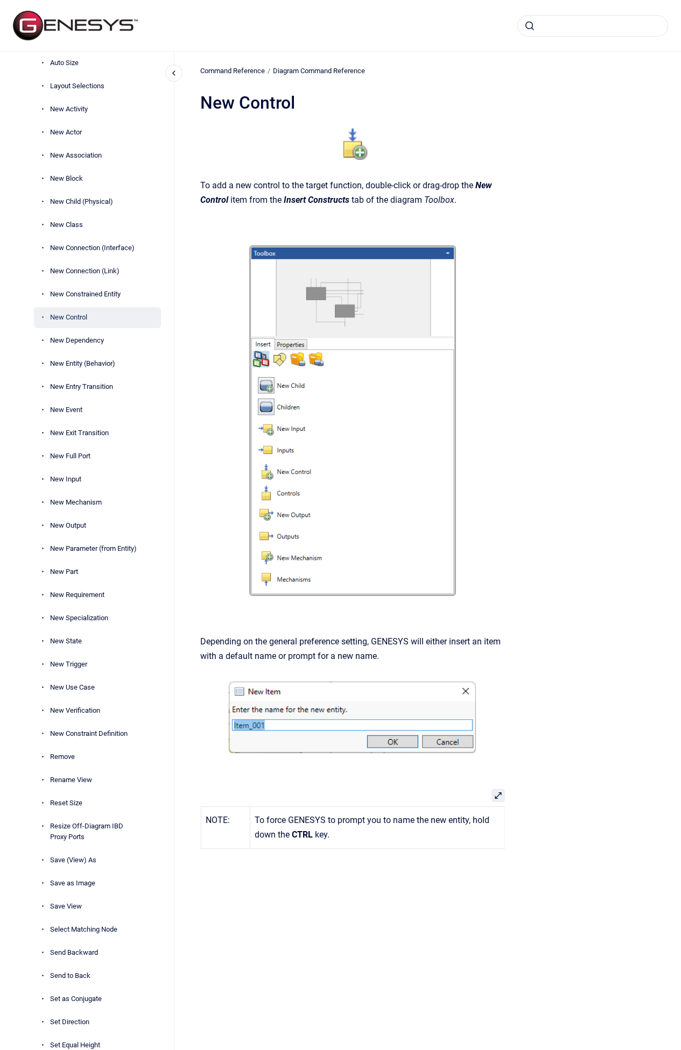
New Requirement (77, 595)
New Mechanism (76, 502)
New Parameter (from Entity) (93, 548)
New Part (64, 571)
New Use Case (72, 687)
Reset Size (66, 803)
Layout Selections (77, 86)
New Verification (75, 710)
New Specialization (79, 618)
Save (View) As (73, 860)
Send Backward (74, 952)
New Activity (69, 109)
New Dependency (77, 340)
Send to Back (70, 975)
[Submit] (529, 25)
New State (66, 641)
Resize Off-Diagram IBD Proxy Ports (86, 831)
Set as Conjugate (76, 999)
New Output (68, 525)
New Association (76, 155)
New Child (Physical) (81, 201)
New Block (66, 178)
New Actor (66, 132)
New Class (66, 225)
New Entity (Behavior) (82, 363)
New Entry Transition (81, 386)
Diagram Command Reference (319, 71)
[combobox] (593, 26)
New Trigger (68, 664)
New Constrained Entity (85, 294)
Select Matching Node (83, 929)
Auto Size (64, 63)
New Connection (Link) (85, 271)
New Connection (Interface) (92, 248)
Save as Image (72, 883)
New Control (68, 317)
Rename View (71, 780)
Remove (62, 757)
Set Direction (69, 1022)
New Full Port (70, 456)
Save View (66, 906)
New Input (65, 479)
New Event (66, 410)
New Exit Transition (79, 433)
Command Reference (232, 71)
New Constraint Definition (89, 733)
